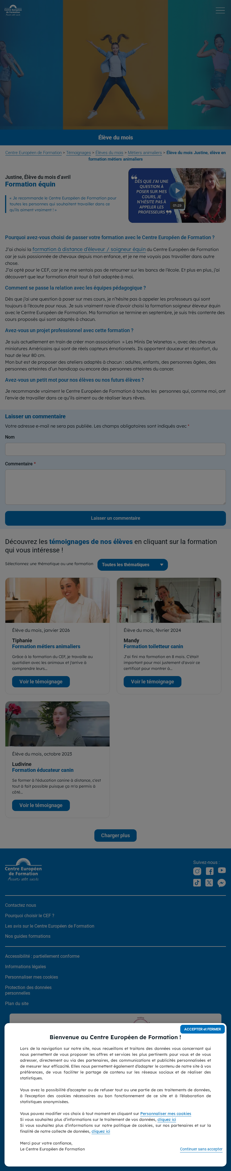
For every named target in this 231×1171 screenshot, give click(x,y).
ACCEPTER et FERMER (202, 1029)
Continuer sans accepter (201, 1149)
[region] (115, 1094)
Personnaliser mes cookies (165, 1113)
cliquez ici (166, 1119)
